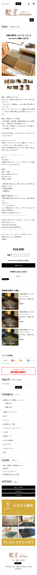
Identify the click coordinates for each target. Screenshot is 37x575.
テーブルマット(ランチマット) (12, 428)
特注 (4, 452)
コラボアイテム (8, 448)
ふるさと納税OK (8, 440)
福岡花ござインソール (10, 412)
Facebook (18, 495)
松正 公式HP (18, 487)
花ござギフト (7, 444)
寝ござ (5, 416)
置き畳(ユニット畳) (9, 424)
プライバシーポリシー (10, 471)
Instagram (18, 491)
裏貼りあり (9, 407)
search (18, 3)
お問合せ (6, 468)
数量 (8, 255)
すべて (5, 360)
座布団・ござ (7, 436)
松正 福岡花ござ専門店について (13, 465)
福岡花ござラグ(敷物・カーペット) (13, 400)
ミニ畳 (5, 432)
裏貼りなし (9, 403)
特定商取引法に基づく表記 (11, 474)
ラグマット (6, 420)
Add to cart (18, 265)
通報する (18, 276)
